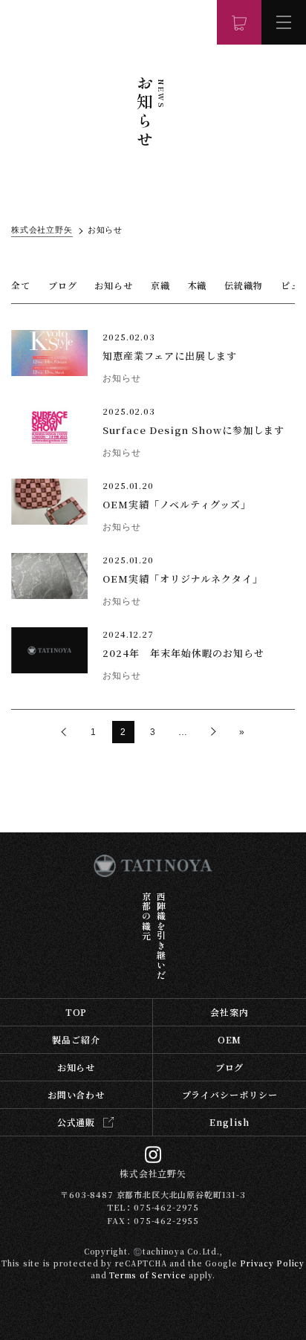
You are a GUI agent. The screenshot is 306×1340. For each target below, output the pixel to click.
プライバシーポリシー (230, 1094)
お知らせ (113, 285)
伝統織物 (243, 285)
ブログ (62, 285)
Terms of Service (147, 1275)
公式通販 (76, 1122)
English (229, 1122)
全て (20, 285)
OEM (230, 1039)
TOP (76, 1012)
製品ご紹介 (76, 1039)
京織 (160, 285)
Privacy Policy (272, 1263)
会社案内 (229, 1012)
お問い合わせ (76, 1094)
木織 (197, 285)
